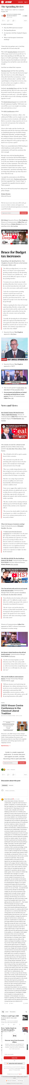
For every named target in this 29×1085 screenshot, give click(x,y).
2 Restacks (12, 769)
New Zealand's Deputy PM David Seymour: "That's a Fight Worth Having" (12, 414)
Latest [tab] (6, 1011)
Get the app (20, 1080)
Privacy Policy (17, 1069)
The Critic (9, 528)
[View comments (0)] (9, 1024)
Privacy (18, 1076)
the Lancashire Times (18, 390)
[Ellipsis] (27, 799)
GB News (19, 595)
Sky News (13, 334)
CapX (12, 681)
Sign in (26, 2)
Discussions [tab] (12, 1011)
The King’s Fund (5, 71)
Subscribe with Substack (15, 1063)
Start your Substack (11, 1080)
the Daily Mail (10, 449)
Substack (8, 1083)
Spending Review (12, 52)
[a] (25, 1030)
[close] (24, 1034)
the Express (12, 656)
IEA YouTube (14, 226)
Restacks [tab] (11, 785)
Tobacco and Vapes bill (10, 1016)
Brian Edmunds (8, 799)
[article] (14, 1020)
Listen (25, 15)
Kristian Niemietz (13, 15)
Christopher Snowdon (12, 1022)
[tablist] (7, 785)
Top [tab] (3, 1011)
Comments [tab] (4, 785)
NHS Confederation (9, 111)
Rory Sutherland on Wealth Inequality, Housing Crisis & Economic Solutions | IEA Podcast (10, 1030)
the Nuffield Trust (12, 88)
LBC (12, 398)
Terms (21, 1076)
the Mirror (23, 593)
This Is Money (18, 449)
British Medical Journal (10, 102)
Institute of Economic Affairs (14, 14)
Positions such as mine (20, 179)
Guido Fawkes (20, 388)
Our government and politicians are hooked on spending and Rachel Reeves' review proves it (15, 394)
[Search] (26, 1011)
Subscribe (20, 2)
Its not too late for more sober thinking (9, 1018)
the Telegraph (4, 595)
